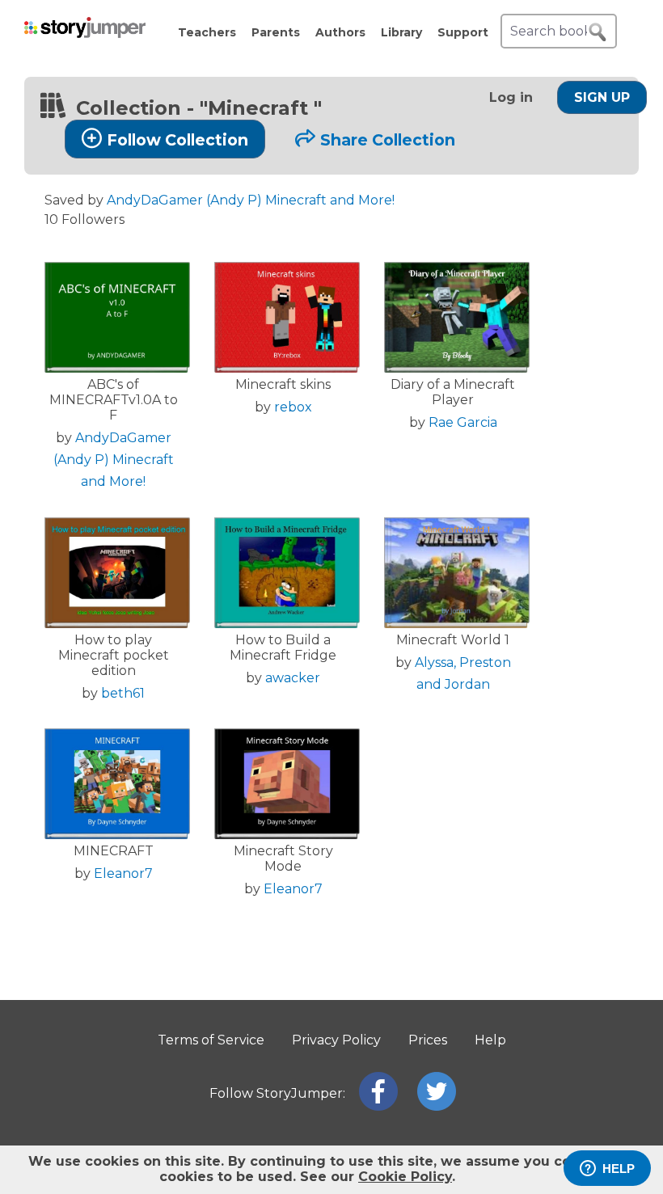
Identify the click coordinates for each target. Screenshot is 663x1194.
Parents (275, 32)
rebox (293, 407)
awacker (292, 678)
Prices (427, 1040)
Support (462, 32)
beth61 (123, 693)
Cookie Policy (405, 1176)
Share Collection (387, 140)
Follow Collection (177, 140)
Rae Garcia (463, 422)
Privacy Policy (336, 1040)
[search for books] (597, 32)
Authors (340, 32)
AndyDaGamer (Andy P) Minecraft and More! (251, 200)
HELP (618, 1168)
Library (401, 32)
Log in (511, 97)
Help (490, 1040)
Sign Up (602, 97)
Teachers (207, 32)
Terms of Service (211, 1040)
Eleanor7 (123, 873)
